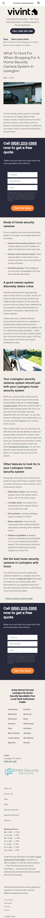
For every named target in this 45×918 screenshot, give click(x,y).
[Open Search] (38, 3)
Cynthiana (27, 728)
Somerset (11, 723)
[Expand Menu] (24, 16)
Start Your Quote (22, 208)
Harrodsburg (28, 738)
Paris (10, 728)
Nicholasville (28, 723)
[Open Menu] (3, 3)
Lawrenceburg (13, 738)
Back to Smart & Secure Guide (19, 598)
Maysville (11, 742)
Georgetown (13, 709)
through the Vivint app (18, 446)
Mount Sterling (14, 733)
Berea (25, 719)
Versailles (27, 733)
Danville (26, 742)
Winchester (12, 719)
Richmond (27, 714)
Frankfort (27, 709)
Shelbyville (12, 714)
